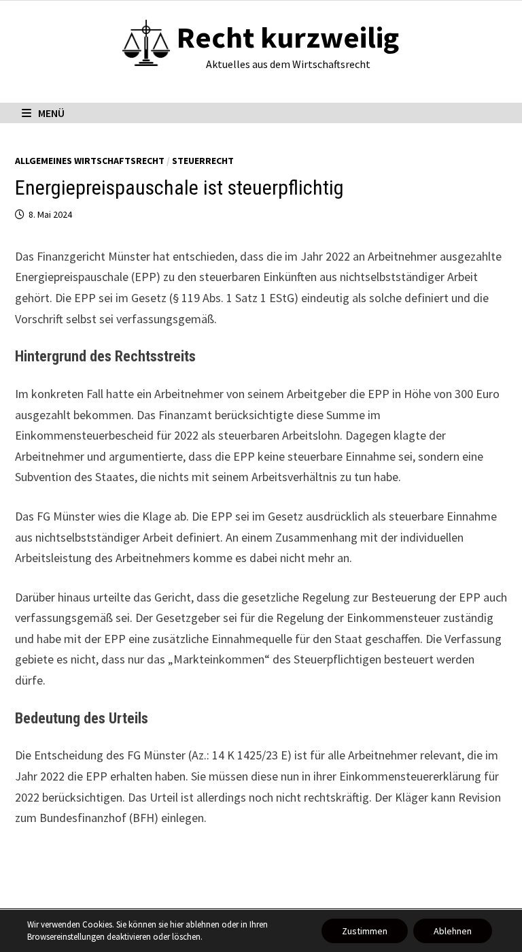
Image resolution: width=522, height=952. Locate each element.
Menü (51, 113)
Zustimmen (364, 931)
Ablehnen (453, 931)
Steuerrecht (203, 160)
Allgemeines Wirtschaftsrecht (89, 160)
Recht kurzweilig (288, 37)
